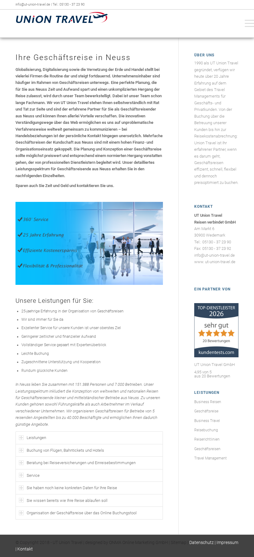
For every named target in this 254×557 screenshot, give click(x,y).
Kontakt (25, 548)
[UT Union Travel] (61, 23)
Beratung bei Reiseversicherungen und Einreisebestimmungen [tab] (81, 462)
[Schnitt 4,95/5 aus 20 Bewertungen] (216, 356)
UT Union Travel (67, 542)
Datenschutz (201, 542)
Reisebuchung (206, 430)
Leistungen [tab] (36, 437)
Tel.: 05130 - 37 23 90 (69, 4)
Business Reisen (207, 402)
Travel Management (210, 458)
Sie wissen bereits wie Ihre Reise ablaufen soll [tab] (67, 500)
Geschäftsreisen (207, 449)
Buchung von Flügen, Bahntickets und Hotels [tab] (65, 450)
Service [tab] (33, 475)
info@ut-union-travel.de (33, 4)
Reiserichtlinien (207, 439)
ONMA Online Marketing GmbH (138, 542)
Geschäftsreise (206, 411)
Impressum (227, 542)
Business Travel (207, 421)
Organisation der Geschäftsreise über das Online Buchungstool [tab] (82, 513)
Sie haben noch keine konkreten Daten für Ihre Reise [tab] (72, 487)
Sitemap (178, 542)
